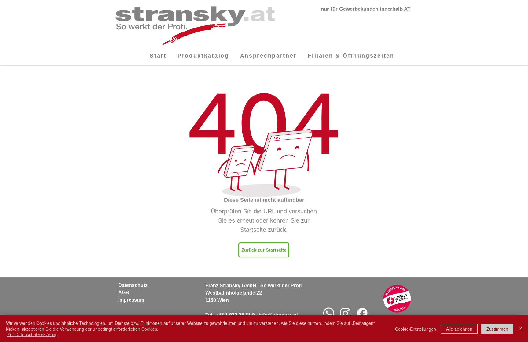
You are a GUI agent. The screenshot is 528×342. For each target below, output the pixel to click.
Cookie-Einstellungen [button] (415, 329)
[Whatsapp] (329, 313)
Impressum (131, 300)
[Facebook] (362, 313)
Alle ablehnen (459, 329)
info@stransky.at (278, 315)
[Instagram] (345, 313)
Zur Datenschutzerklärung (32, 334)
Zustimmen (497, 329)
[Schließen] (520, 328)
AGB (123, 292)
